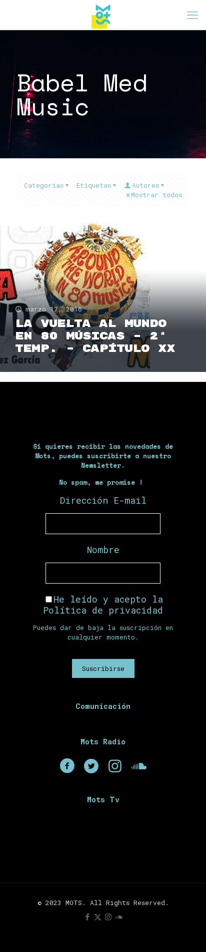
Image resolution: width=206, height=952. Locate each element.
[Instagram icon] (108, 917)
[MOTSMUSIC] (103, 14)
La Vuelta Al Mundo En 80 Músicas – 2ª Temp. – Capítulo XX (95, 336)
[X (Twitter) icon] (98, 917)
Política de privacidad (103, 610)
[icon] (118, 917)
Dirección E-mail (103, 500)
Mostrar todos (156, 194)
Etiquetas (93, 185)
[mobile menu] (192, 14)
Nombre (103, 549)
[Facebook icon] (87, 917)
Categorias (44, 185)
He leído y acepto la (103, 605)
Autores (145, 185)
